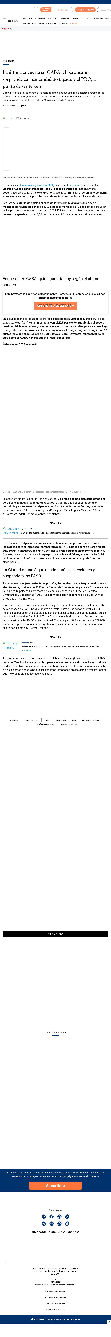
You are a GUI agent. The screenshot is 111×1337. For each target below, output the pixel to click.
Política (27, 18)
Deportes (87, 18)
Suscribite (55, 1186)
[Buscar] (36, 10)
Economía (40, 18)
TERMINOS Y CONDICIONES (55, 1292)
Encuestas (13, 720)
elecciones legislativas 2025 (36, 185)
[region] (55, 50)
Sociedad (53, 18)
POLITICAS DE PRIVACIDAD (55, 1298)
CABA (47, 720)
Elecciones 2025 (31, 720)
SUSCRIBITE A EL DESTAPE (54, 305)
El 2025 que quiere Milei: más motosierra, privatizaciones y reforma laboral (57, 532)
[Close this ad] (109, 1322)
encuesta (75, 185)
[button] (6, 131)
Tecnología (29, 23)
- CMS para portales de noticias (58, 1319)
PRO (74, 720)
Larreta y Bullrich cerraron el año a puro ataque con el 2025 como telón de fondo (61, 646)
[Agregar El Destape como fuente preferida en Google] (55, 111)
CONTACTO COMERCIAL (55, 1304)
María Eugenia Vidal (45, 724)
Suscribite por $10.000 (85, 10)
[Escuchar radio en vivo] (62, 9)
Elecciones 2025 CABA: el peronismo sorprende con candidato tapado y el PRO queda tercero (48, 177)
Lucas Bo (26, 650)
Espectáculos (101, 18)
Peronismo (61, 720)
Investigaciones (47, 23)
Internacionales (70, 18)
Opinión (63, 23)
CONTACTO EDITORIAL (55, 1310)
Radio (73, 23)
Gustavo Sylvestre (69, 724)
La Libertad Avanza (90, 720)
